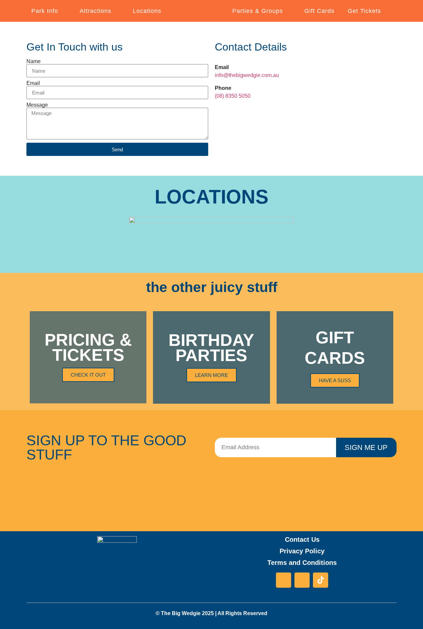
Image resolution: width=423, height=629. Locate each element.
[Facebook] (283, 580)
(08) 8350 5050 (232, 96)
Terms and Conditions (302, 562)
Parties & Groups (257, 11)
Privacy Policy (302, 551)
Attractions (95, 11)
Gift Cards (319, 11)
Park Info (44, 11)
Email (33, 83)
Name (33, 61)
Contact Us (302, 539)
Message (37, 105)
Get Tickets (364, 11)
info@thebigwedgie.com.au (247, 75)
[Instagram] (302, 580)
